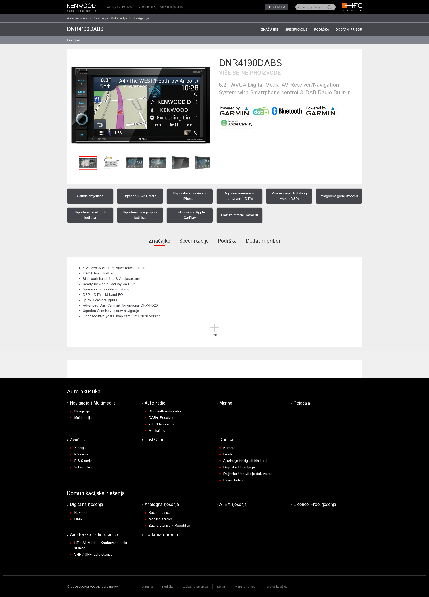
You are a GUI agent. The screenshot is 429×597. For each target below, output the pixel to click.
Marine (225, 403)
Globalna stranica (195, 586)
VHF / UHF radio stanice (93, 554)
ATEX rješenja (233, 504)
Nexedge (81, 512)
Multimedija (83, 417)
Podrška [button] (73, 40)
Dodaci (226, 440)
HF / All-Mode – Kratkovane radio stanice (100, 545)
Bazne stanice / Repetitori (169, 525)
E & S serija (83, 460)
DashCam (154, 440)
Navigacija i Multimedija (110, 18)
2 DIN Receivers (162, 424)
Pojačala (302, 403)
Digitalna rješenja (86, 504)
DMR (78, 519)
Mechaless (157, 430)
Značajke (269, 29)
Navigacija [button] (141, 18)
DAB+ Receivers (162, 417)
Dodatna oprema (161, 535)
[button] (141, 105)
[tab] (159, 244)
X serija (80, 448)
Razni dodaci (233, 480)
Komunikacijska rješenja (161, 7)
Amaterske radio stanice (94, 535)
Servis (221, 586)
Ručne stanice (160, 512)
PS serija (81, 454)
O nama (147, 586)
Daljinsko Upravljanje (239, 467)
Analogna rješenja (162, 504)
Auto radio (155, 403)
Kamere (229, 448)
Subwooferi (83, 467)
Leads (228, 454)
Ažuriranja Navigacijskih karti (245, 460)
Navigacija (82, 411)
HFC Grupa (276, 7)
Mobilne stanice (161, 519)
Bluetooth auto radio (165, 411)
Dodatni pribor (349, 29)
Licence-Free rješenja (315, 504)
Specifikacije (296, 29)
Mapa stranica (245, 586)
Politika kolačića (276, 586)
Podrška (321, 29)
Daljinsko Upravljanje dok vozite (248, 473)
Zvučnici (78, 440)
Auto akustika (119, 7)
